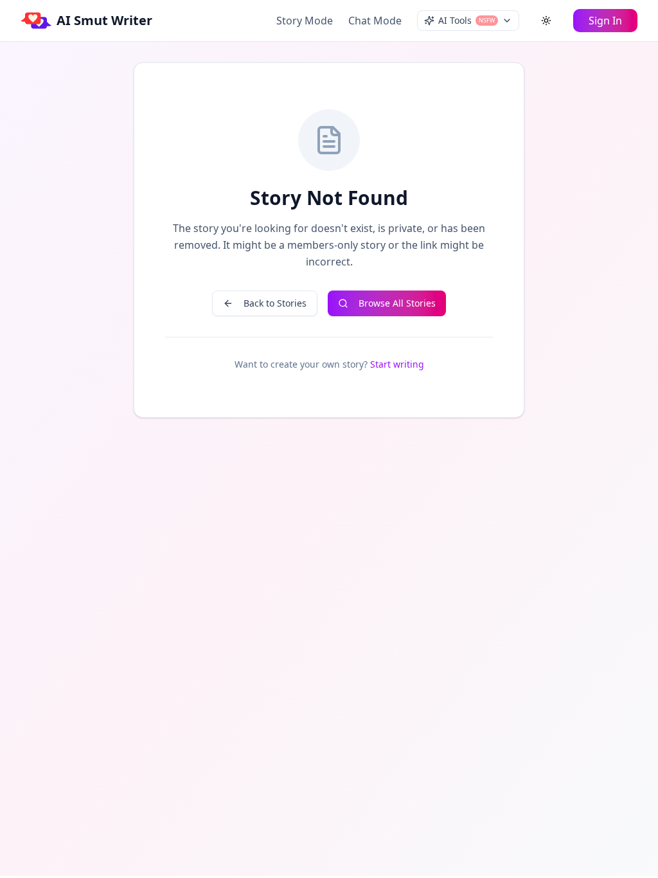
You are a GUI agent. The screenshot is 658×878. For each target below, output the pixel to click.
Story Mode (304, 20)
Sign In (605, 20)
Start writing (397, 364)
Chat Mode (375, 20)
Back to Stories (275, 303)
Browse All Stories (397, 303)
